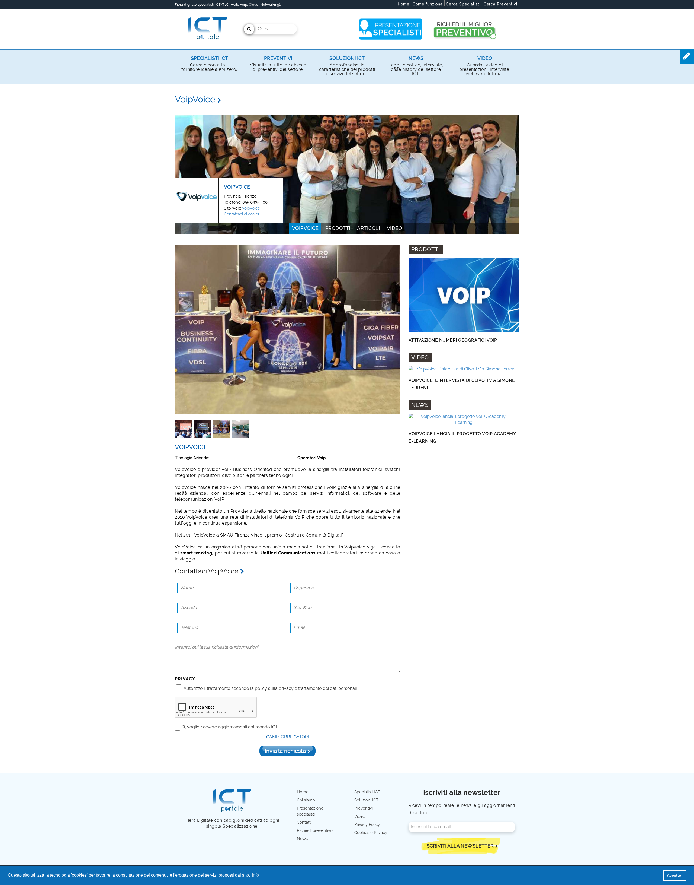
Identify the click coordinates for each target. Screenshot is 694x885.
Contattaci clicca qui (242, 214)
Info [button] (255, 875)
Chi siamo (306, 800)
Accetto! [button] (675, 875)
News (416, 58)
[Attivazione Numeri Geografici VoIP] (464, 295)
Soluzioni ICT (347, 58)
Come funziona (428, 4)
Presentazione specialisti (310, 811)
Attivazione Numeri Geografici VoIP (453, 340)
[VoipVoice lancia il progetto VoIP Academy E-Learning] (464, 420)
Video (484, 58)
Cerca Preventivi (500, 4)
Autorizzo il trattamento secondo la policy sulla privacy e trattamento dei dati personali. (271, 688)
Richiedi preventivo (315, 830)
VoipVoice (251, 208)
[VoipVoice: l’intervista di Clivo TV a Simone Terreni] (464, 369)
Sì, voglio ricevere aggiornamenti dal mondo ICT (229, 726)
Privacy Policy (367, 824)
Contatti (304, 822)
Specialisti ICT (209, 58)
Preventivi (278, 58)
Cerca (264, 28)
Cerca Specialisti (463, 4)
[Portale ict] (207, 29)
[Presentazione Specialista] (391, 29)
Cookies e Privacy (370, 832)
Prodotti (338, 228)
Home (403, 4)
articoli (368, 228)
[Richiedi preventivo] (464, 29)
